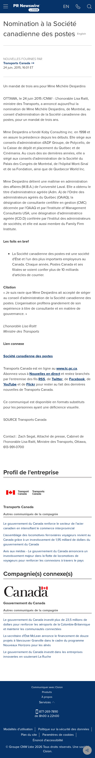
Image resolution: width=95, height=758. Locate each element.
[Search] (89, 6)
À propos (47, 697)
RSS (41, 379)
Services (45, 702)
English (81, 34)
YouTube (10, 384)
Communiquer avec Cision (47, 687)
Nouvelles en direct (44, 373)
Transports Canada (18, 506)
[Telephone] (78, 6)
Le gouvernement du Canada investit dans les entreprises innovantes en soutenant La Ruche (43, 654)
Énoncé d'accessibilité (48, 740)
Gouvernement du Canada (24, 603)
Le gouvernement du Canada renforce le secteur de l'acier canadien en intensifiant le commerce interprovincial (43, 526)
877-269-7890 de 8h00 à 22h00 (47, 713)
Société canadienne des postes (28, 356)
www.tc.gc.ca (66, 368)
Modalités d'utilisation (18, 729)
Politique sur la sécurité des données (63, 729)
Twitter (57, 379)
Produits (47, 692)
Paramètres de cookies (58, 734)
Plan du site (29, 734)
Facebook (77, 379)
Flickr (30, 384)
